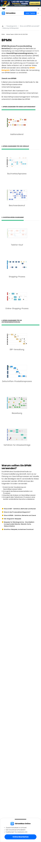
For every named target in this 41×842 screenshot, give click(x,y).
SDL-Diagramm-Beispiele (12, 519)
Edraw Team (10, 34)
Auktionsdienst (17, 134)
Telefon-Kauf (17, 245)
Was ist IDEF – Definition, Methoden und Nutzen (20, 509)
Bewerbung (17, 413)
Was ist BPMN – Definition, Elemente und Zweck (20, 515)
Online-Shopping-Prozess (16, 308)
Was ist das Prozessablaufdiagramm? (17, 512)
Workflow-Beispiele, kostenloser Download (18, 529)
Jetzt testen (30, 13)
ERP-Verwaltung (17, 349)
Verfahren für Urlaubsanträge (17, 445)
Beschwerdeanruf (17, 205)
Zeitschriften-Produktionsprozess (17, 381)
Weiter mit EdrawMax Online (21, 838)
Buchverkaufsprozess (16, 173)
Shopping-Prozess (17, 276)
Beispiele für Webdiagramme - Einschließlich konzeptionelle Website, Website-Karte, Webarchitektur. (19, 524)
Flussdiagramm (12, 26)
